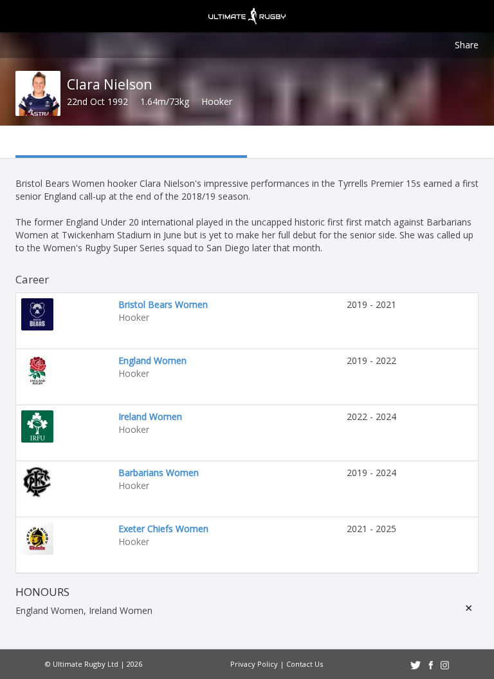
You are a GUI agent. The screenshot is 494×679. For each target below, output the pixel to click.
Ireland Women (150, 416)
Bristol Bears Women (163, 304)
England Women (152, 360)
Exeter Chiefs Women (163, 528)
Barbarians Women (158, 472)
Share (467, 45)
